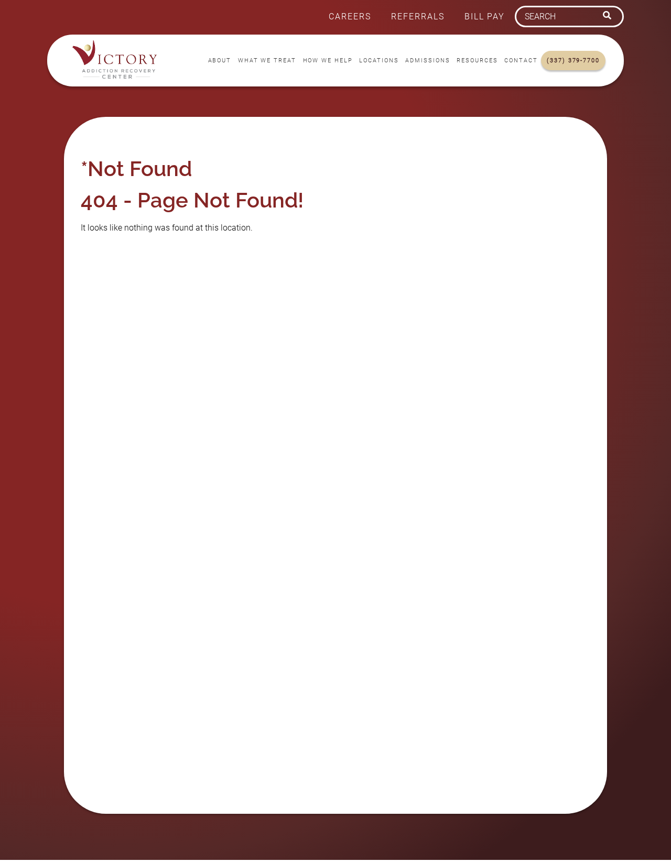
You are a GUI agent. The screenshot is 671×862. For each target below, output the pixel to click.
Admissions (427, 60)
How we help (328, 60)
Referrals (417, 16)
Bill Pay (484, 16)
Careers (350, 16)
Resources (477, 60)
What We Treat (267, 60)
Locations (378, 60)
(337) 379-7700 (573, 60)
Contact (520, 60)
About (220, 60)
